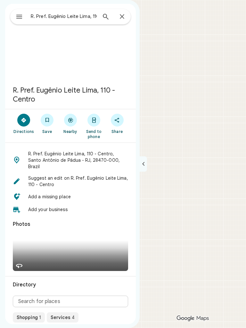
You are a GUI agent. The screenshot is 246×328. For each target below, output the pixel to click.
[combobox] (64, 16)
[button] (70, 160)
